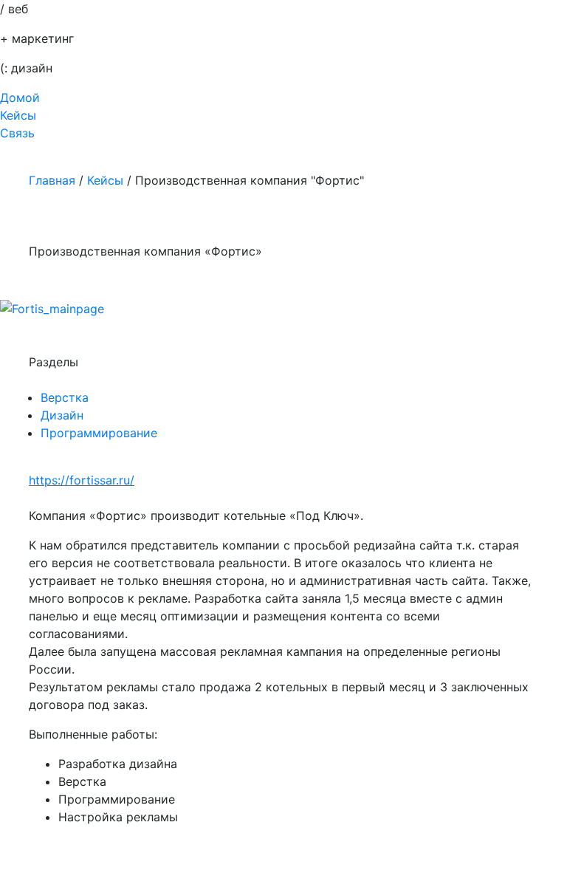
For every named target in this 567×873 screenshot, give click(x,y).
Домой (20, 97)
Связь (17, 133)
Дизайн (62, 415)
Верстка (65, 397)
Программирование (99, 432)
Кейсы (18, 115)
